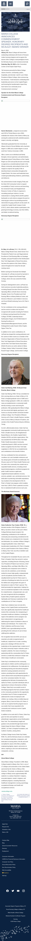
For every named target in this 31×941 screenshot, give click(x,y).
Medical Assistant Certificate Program (15, 915)
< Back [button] (28, 9)
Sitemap (4, 875)
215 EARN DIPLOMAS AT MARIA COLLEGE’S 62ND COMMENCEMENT (23, 796)
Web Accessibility (6, 870)
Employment (5, 851)
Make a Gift (5, 832)
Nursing (15, 919)
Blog (3, 843)
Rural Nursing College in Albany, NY (15, 909)
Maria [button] (5, 9)
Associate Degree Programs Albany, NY (15, 906)
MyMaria (6, 872)
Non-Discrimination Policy (8, 867)
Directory (4, 848)
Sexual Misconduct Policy (8, 864)
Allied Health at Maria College (15, 912)
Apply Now (5, 824)
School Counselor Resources (9, 845)
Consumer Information (8, 856)
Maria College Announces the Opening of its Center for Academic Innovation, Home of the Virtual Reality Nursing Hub (7, 798)
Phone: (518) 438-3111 (16, 816)
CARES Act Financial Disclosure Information (13, 859)
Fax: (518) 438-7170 (15, 818)
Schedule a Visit (6, 829)
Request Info (5, 826)
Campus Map (5, 840)
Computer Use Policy (7, 862)
